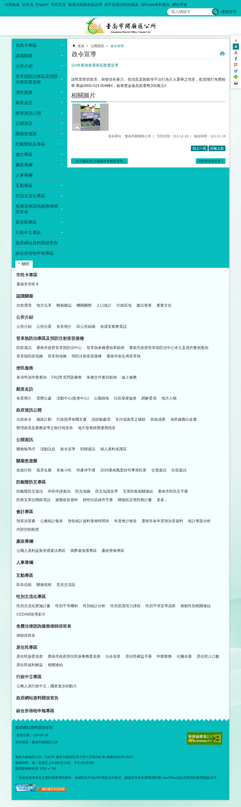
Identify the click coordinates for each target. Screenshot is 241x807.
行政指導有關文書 (71, 419)
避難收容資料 (66, 500)
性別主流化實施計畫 (33, 606)
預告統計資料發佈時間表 (88, 521)
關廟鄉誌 (64, 305)
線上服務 (129, 377)
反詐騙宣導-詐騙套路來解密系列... (101, 161)
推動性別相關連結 (196, 606)
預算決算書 (25, 521)
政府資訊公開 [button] (28, 113)
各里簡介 (24, 398)
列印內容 (222, 54)
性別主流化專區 (31, 596)
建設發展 (144, 305)
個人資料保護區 (113, 449)
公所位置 (44, 326)
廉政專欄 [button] (24, 164)
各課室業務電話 (113, 326)
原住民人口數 (208, 656)
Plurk (236, 65)
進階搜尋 (228, 12)
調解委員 (149, 398)
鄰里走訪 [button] (24, 102)
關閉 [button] (25, 264)
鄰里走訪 (24, 389)
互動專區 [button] (24, 185)
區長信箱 (24, 585)
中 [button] (236, 47)
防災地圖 (82, 491)
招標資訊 (87, 449)
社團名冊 (184, 656)
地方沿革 (44, 305)
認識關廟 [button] (24, 55)
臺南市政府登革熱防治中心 (59, 348)
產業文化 (164, 305)
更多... (162, 500)
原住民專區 (26, 647)
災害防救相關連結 (138, 491)
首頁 (81, 46)
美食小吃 (64, 470)
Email (236, 83)
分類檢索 (12, 5)
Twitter (236, 71)
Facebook (236, 59)
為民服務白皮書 (183, 419)
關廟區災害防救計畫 (135, 500)
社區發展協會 (125, 398)
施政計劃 (44, 419)
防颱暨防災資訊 (29, 491)
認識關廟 (24, 296)
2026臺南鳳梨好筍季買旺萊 (123, 470)
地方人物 (169, 398)
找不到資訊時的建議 (121, 5)
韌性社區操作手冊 (98, 500)
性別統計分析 (94, 606)
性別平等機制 (66, 606)
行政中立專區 (29, 676)
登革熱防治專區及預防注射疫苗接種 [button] (37, 79)
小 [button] (236, 40)
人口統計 (104, 305)
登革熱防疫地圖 (29, 356)
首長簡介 (64, 326)
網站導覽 (179, 5)
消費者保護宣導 (209, 161)
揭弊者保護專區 (83, 551)
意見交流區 (65, 585)
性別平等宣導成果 (160, 606)
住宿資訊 (178, 470)
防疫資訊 (24, 348)
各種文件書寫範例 (102, 377)
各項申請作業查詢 (31, 377)
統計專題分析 (199, 521)
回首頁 (27, 5)
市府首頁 (58, 5)
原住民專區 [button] (26, 222)
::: (1, 2)
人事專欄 (24, 175)
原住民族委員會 (29, 656)
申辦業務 (164, 656)
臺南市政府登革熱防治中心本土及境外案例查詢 (168, 348)
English (42, 5)
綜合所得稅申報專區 (35, 253)
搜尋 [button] (215, 11)
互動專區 (24, 575)
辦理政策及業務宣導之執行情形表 (44, 428)
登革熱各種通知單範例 (105, 348)
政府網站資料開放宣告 (37, 243)
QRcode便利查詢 (155, 5)
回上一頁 (199, 148)
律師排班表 (25, 635)
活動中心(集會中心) (72, 398)
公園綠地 (101, 398)
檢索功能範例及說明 (85, 5)
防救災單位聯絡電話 (33, 500)
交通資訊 (158, 470)
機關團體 (84, 305)
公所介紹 (24, 317)
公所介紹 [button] (24, 66)
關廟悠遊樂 (26, 461)
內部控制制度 (27, 529)
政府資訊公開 (29, 410)
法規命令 (24, 419)
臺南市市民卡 (27, 284)
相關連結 (55, 665)
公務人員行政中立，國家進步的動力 (46, 686)
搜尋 (171, 10)
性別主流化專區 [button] (30, 196)
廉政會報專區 (113, 551)
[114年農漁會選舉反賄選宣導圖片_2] (25, 790)
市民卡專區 (26, 275)
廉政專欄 (24, 541)
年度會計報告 (125, 521)
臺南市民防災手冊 (173, 491)
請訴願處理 (101, 419)
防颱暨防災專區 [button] (30, 144)
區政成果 (157, 419)
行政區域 (124, 305)
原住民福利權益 (29, 665)
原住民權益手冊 (138, 656)
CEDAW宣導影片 (31, 614)
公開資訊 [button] (24, 123)
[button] (90, 117)
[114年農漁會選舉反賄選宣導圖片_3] (51, 790)
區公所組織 (85, 326)
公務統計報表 (51, 521)
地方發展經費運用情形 (97, 428)
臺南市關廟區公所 (120, 25)
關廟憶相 (44, 585)
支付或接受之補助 (130, 419)
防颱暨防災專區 (31, 482)
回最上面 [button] (217, 148)
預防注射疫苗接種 (87, 356)
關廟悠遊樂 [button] (26, 133)
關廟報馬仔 (25, 449)
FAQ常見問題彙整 (67, 377)
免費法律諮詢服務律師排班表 (43, 626)
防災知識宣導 (106, 491)
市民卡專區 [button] (26, 45)
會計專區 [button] (24, 154)
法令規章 (112, 656)
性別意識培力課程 (125, 606)
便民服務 (24, 368)
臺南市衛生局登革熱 (124, 356)
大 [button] (236, 53)
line (236, 77)
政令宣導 (117, 46)
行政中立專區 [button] (28, 232)
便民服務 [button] (24, 92)
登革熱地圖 (57, 356)
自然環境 (24, 305)
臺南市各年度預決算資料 (162, 521)
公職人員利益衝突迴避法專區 (40, 551)
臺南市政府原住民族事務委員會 (74, 656)
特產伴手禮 (85, 470)
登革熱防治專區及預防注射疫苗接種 (50, 338)
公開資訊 (97, 46)
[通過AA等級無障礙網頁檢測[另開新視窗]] (204, 738)
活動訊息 (47, 449)
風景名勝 (44, 470)
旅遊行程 (24, 470)
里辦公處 (44, 398)
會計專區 (24, 511)
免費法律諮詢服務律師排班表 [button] (37, 209)
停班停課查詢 (59, 491)
